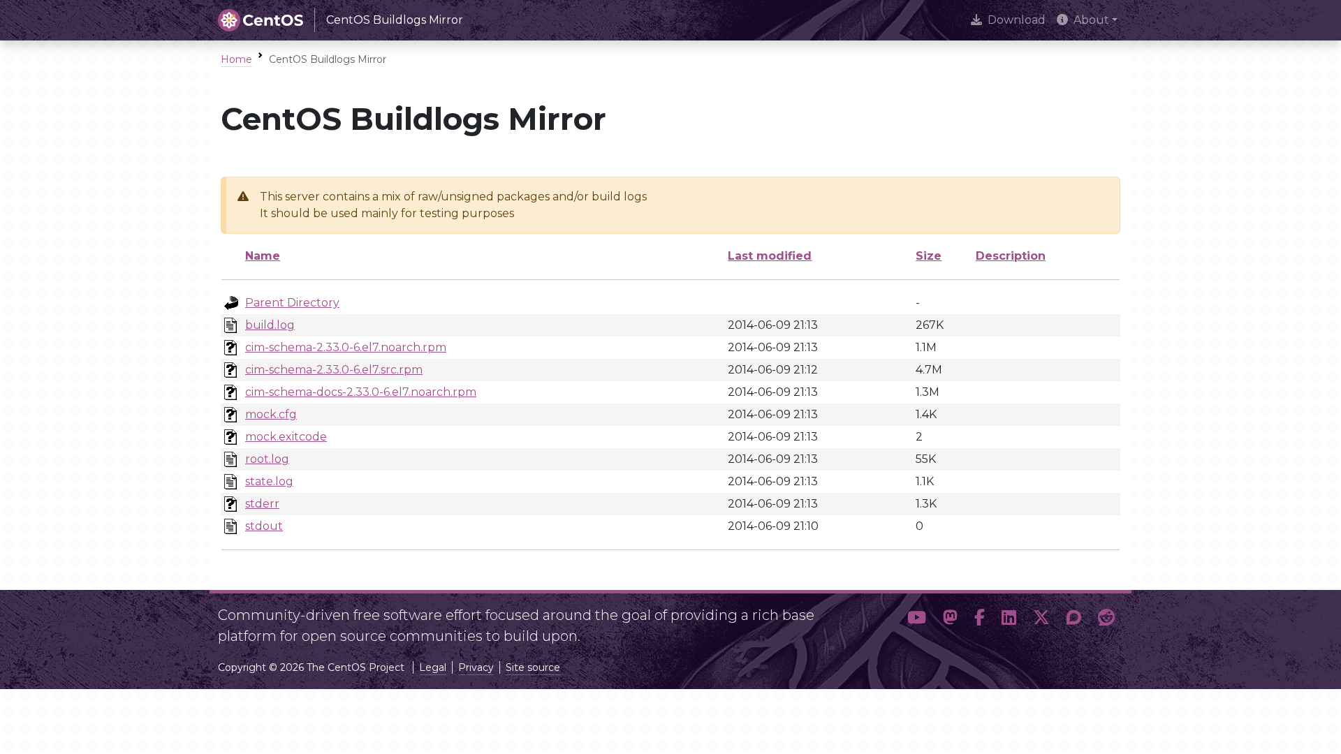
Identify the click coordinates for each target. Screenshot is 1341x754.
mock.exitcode (286, 436)
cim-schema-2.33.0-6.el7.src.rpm (334, 369)
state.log (269, 481)
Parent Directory (292, 302)
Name (262, 256)
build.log (270, 325)
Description (1011, 256)
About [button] (1091, 20)
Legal (432, 667)
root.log (267, 459)
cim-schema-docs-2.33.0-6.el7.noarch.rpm (360, 392)
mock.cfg (271, 414)
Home (236, 59)
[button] (917, 620)
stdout (264, 526)
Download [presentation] (1017, 20)
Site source (533, 667)
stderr (262, 503)
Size (928, 256)
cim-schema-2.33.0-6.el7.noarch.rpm (345, 347)
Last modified (770, 256)
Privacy (476, 667)
